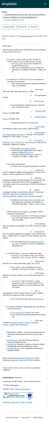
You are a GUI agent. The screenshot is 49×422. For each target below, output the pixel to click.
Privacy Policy (25, 417)
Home (4, 12)
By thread (23, 27)
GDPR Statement (38, 417)
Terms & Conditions (12, 417)
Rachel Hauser (27, 36)
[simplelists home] (8, 4)
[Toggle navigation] (45, 4)
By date (34, 27)
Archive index (8, 27)
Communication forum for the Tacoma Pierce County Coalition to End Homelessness (24, 16)
